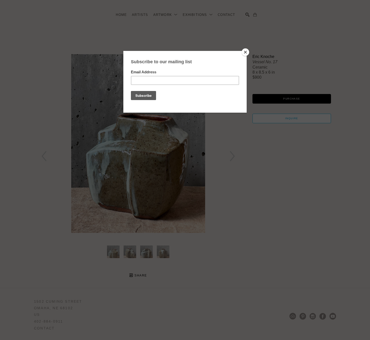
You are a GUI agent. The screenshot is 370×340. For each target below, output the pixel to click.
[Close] (245, 52)
